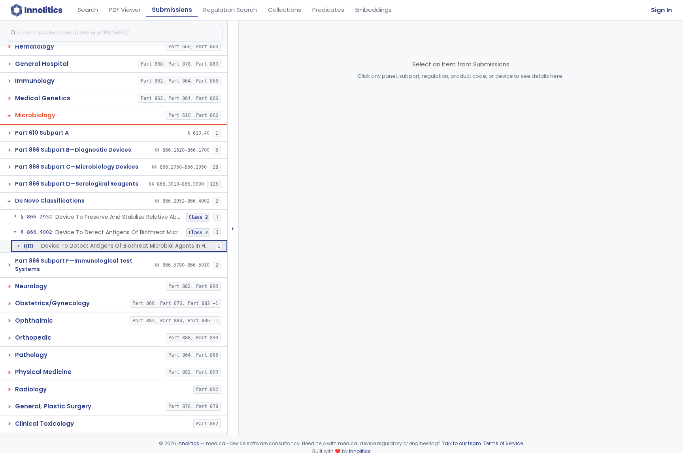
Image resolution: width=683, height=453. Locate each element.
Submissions (172, 10)
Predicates (328, 10)
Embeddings (373, 10)
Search (87, 10)
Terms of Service (503, 443)
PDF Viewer (125, 10)
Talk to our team (461, 443)
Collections (284, 10)
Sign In (661, 10)
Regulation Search (230, 10)
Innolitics (188, 443)
